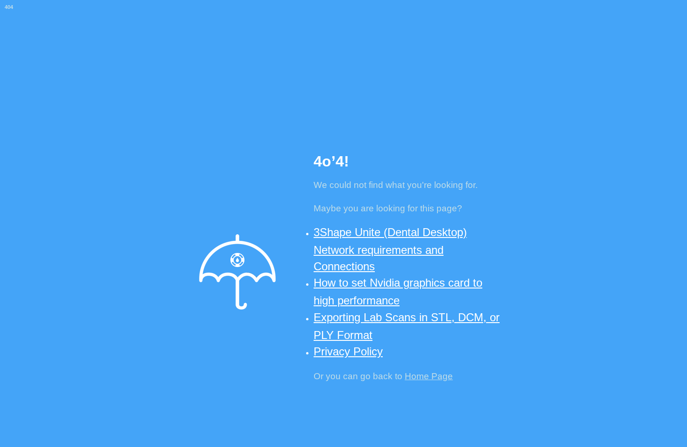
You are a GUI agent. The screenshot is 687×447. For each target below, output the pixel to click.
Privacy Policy (348, 351)
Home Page (429, 376)
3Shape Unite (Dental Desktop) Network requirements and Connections (390, 249)
